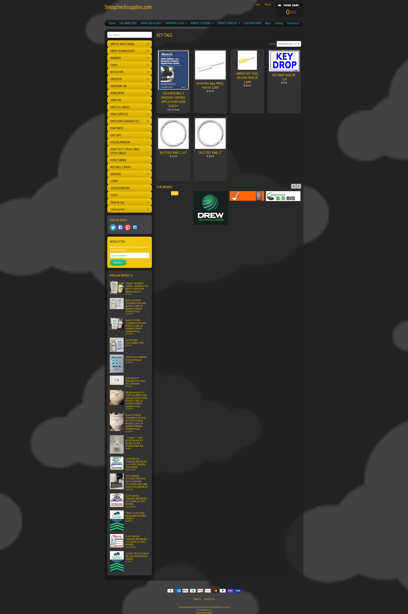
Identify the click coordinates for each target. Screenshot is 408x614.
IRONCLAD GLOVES (151, 23)
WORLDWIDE (117, 93)
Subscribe (118, 262)
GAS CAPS (115, 135)
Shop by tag (117, 202)
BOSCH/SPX (116, 72)
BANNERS (115, 58)
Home (112, 23)
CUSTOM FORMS (253, 23)
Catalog (278, 23)
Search (197, 598)
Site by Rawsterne (204, 610)
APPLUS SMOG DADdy (122, 44)
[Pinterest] (127, 227)
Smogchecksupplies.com (128, 7)
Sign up (268, 4)
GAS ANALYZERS (128, 23)
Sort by (273, 44)
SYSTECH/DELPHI (120, 188)
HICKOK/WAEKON (120, 142)
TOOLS (114, 195)
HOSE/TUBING (118, 160)
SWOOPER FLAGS (174, 23)
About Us (209, 598)
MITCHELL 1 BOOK (120, 167)
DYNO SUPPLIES (119, 114)
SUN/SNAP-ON (118, 86)
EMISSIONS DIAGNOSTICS (124, 121)
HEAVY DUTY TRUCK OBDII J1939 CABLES (124, 151)
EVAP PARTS (116, 128)
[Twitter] (113, 227)
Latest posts (117, 209)
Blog (267, 23)
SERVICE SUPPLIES (227, 23)
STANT (114, 181)
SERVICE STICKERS (200, 23)
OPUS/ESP (116, 79)
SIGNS (113, 65)
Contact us (293, 23)
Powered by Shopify (204, 612)
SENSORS (115, 174)
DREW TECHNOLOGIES (122, 51)
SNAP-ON (115, 100)
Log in (257, 4)
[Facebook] (120, 227)
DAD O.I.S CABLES (120, 107)
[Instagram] (135, 227)
